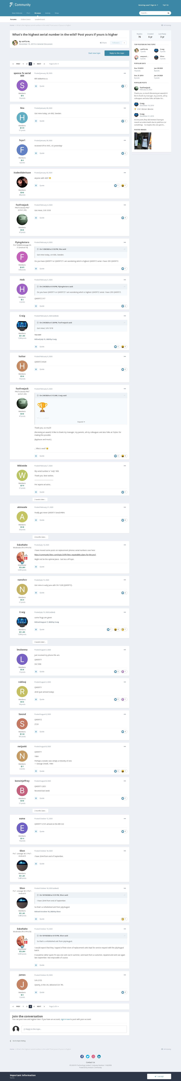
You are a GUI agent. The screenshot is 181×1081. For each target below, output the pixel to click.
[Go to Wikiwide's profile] (22, 475)
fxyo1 (22, 140)
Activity (47, 13)
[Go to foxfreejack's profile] (22, 219)
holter (22, 356)
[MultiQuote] (35, 86)
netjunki (22, 746)
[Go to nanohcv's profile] (22, 589)
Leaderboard (40, 19)
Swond (22, 714)
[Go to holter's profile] (22, 366)
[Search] (168, 13)
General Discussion (44, 44)
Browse (38, 13)
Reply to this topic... (33, 1029)
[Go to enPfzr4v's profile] (15, 43)
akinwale (22, 507)
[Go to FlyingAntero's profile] (22, 257)
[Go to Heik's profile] (22, 289)
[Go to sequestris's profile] (136, 58)
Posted (43, 73)
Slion (22, 850)
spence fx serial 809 (22, 74)
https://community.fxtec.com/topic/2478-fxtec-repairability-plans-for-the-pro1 (65, 554)
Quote (42, 86)
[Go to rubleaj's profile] (22, 691)
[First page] (13, 63)
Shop (57, 13)
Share (104, 43)
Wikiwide (22, 465)
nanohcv (22, 579)
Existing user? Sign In (148, 5)
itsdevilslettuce (22, 172)
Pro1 (28, 13)
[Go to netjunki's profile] (22, 756)
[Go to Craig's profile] (22, 325)
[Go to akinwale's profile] (22, 516)
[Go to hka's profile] (22, 117)
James (22, 974)
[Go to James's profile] (22, 984)
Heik (22, 279)
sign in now (65, 1019)
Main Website (17, 13)
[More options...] (124, 73)
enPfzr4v (26, 41)
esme (22, 818)
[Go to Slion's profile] (22, 865)
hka (22, 107)
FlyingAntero (22, 242)
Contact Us (90, 1062)
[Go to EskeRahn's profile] (22, 557)
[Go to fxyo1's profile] (22, 149)
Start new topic (94, 53)
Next (39, 64)
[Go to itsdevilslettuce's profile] (22, 182)
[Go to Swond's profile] (22, 723)
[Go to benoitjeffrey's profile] (22, 790)
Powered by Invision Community (90, 1067)
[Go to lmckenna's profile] (22, 659)
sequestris (144, 56)
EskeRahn (22, 544)
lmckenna (22, 649)
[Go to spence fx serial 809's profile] (22, 85)
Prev (18, 64)
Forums (13, 19)
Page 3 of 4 (53, 64)
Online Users (26, 19)
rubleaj (22, 681)
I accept (160, 1076)
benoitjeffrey (22, 780)
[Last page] (44, 63)
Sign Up (166, 5)
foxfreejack (22, 204)
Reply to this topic (117, 53)
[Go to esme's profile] (22, 828)
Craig (22, 315)
